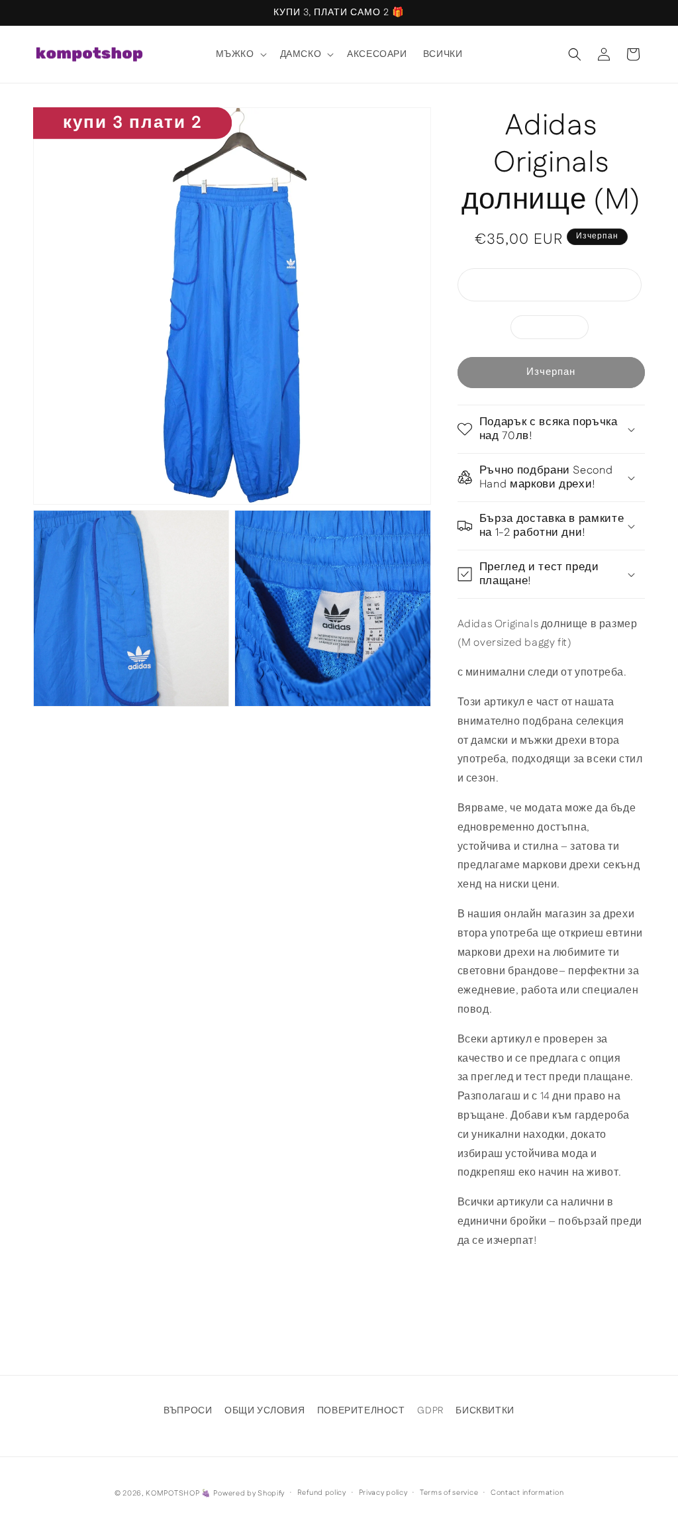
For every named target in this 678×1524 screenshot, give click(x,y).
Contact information (527, 1493)
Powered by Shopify (249, 1493)
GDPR (430, 1410)
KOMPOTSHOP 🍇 (178, 1493)
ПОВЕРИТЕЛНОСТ (361, 1410)
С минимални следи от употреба (560, 287)
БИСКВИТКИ (485, 1410)
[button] (240, 54)
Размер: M (556, 329)
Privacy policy (383, 1493)
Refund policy (321, 1493)
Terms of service (449, 1493)
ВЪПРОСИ (188, 1410)
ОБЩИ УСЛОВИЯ (264, 1410)
